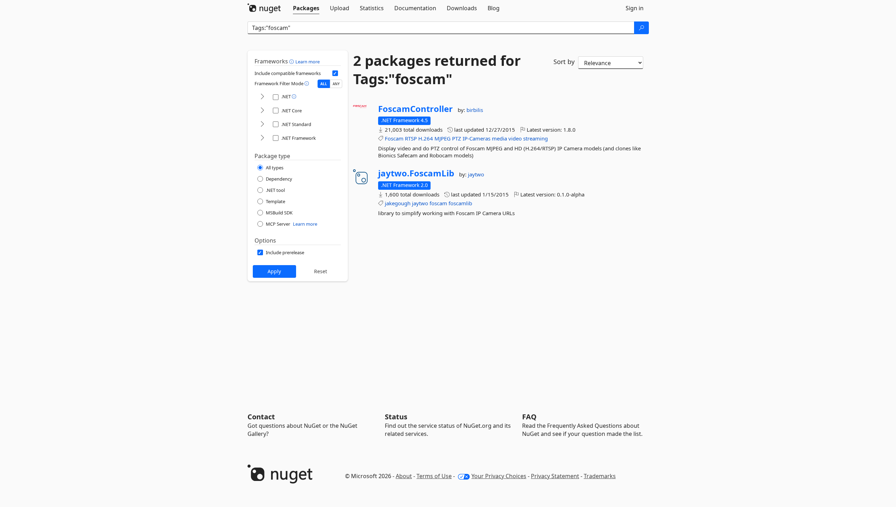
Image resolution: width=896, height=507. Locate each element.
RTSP (411, 138)
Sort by (564, 61)
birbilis (474, 109)
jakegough (398, 203)
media (499, 138)
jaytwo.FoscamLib (416, 173)
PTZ (456, 138)
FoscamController (415, 109)
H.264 (425, 138)
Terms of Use (434, 476)
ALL (323, 83)
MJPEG (442, 138)
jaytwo (476, 174)
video (515, 138)
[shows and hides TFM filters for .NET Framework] (262, 138)
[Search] (641, 27)
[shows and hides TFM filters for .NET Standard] (262, 124)
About (404, 476)
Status (396, 416)
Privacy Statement (555, 476)
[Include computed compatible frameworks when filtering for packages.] (335, 73)
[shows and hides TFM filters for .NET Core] (262, 111)
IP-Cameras (476, 138)
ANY (336, 83)
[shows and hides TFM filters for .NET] (262, 97)
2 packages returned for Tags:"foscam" (437, 69)
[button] (292, 61)
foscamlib (460, 203)
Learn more (307, 61)
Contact (261, 416)
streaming (535, 138)
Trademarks (600, 476)
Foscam (394, 138)
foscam (438, 203)
